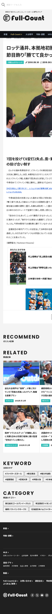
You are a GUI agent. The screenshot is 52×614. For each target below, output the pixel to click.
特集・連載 (40, 34)
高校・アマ (7, 562)
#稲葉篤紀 (9, 479)
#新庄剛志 (31, 473)
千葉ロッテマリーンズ (15, 62)
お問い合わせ (25, 580)
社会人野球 (24, 566)
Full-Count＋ (16, 34)
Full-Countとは (10, 580)
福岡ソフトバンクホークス (15, 509)
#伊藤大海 (36, 479)
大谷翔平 (29, 34)
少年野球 (41, 566)
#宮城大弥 (23, 479)
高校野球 (6, 566)
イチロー (43, 555)
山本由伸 (25, 555)
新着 (5, 34)
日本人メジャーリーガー (11, 555)
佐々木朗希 (34, 555)
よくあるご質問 (9, 583)
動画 (5, 573)
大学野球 (15, 566)
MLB (5, 552)
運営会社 (39, 580)
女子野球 (33, 566)
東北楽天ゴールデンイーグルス (18, 503)
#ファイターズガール (13, 473)
